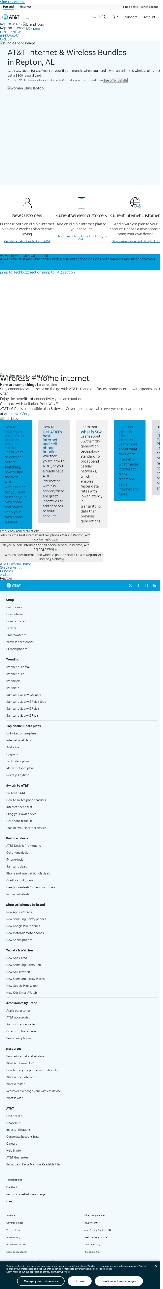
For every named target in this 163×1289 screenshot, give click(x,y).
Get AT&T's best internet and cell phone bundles (52, 441)
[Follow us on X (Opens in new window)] (130, 585)
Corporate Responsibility (23, 1136)
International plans (19, 740)
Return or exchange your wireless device (33, 1091)
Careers (11, 1143)
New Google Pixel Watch (22, 986)
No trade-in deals (17, 894)
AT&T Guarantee (17, 1157)
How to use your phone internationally (32, 1070)
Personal (8, 6)
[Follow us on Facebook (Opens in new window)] (138, 585)
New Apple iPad (16, 958)
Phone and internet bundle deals (28, 873)
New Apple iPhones (19, 912)
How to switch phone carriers (26, 800)
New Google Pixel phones (23, 926)
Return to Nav (11, 23)
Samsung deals (16, 866)
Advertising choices (95, 1215)
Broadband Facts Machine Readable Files (33, 1164)
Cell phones (14, 607)
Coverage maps (14, 1222)
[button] (27, 17)
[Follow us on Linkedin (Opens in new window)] (154, 585)
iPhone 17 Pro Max (18, 667)
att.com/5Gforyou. (19, 413)
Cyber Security (92, 1244)
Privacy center (92, 1222)
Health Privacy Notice (95, 1237)
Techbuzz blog (14, 1179)
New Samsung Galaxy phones (26, 919)
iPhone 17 (12, 688)
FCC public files (92, 1251)
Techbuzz (20, 272)
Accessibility (13, 1237)
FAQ (58, 272)
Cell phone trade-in (19, 821)
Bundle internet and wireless (25, 1056)
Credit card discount (20, 880)
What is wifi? (14, 1098)
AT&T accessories (18, 1017)
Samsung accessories (21, 1024)
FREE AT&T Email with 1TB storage (25, 1194)
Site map (11, 1215)
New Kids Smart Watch (21, 992)
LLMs (9, 1201)
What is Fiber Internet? (127, 435)
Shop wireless (136, 241)
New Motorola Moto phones (25, 933)
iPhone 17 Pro (15, 674)
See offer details (115, 80)
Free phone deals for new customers (30, 887)
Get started (27, 241)
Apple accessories (18, 1010)
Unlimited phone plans (21, 733)
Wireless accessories (20, 642)
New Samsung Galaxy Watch (25, 979)
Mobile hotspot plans (20, 768)
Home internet (16, 621)
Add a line (12, 747)
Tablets (11, 628)
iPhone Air (13, 681)
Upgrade (12, 754)
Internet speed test (19, 807)
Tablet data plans (17, 761)
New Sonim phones (19, 940)
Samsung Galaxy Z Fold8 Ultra (26, 702)
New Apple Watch (18, 972)
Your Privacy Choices (95, 1230)
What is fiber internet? (21, 1077)
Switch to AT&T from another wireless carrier (14, 439)
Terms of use (13, 1230)
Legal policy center (16, 1251)
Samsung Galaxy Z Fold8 (22, 708)
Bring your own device (21, 814)
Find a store (130, 7)
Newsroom (13, 1123)
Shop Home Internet (82, 237)
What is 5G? (91, 431)
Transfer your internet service (26, 828)
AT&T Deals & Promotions (23, 845)
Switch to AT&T (16, 793)
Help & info (13, 1150)
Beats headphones (18, 1038)
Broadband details (16, 1244)
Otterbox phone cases (21, 1031)
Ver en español (149, 7)
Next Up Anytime (17, 775)
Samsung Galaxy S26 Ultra (24, 695)
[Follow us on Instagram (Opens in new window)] (146, 585)
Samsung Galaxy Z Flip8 (22, 715)
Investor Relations (18, 1130)
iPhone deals (14, 859)
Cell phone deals (17, 852)
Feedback (11, 1186)
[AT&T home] (10, 17)
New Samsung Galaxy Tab (23, 965)
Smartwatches (16, 635)
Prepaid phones (16, 649)
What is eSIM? (15, 1084)
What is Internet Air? (20, 1063)
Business (26, 6)
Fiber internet (15, 614)
